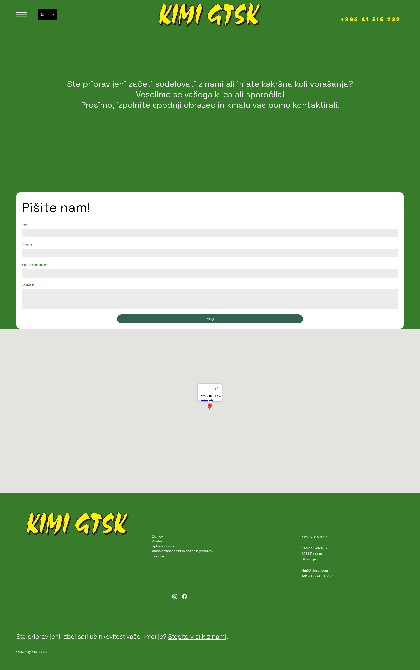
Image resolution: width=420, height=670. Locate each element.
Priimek (27, 244)
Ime (24, 224)
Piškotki (158, 556)
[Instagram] (175, 596)
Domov (157, 536)
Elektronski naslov (35, 264)
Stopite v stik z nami (197, 637)
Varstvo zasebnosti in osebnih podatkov (182, 551)
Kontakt (157, 541)
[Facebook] (184, 596)
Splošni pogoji (163, 546)
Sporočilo (29, 285)
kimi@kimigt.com (314, 570)
